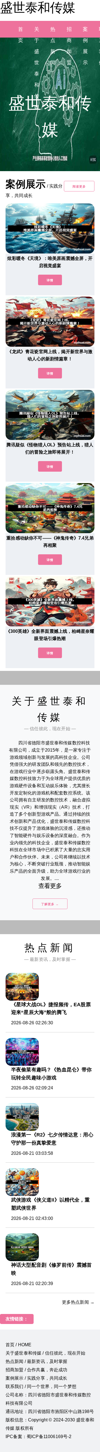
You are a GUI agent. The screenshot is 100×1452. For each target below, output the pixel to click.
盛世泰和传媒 (37, 7)
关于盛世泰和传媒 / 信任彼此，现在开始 (45, 1353)
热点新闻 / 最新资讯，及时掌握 (37, 1361)
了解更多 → (50, 904)
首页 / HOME (18, 1344)
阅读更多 (79, 186)
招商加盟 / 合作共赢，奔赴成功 (37, 1369)
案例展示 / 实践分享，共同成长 (37, 1378)
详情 (50, 280)
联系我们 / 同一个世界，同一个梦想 (41, 1386)
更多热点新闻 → (78, 1302)
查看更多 (50, 885)
